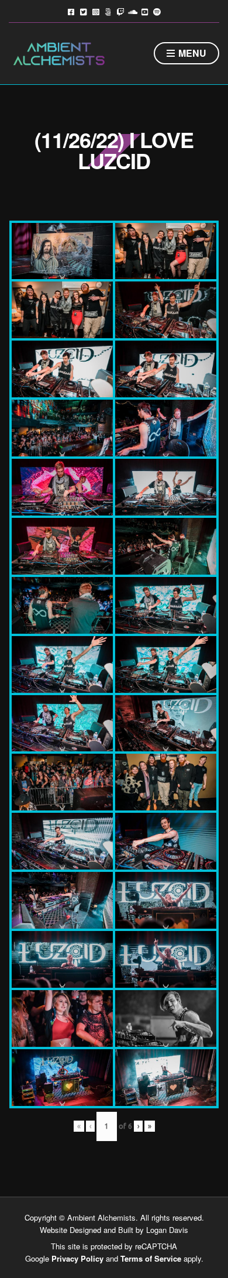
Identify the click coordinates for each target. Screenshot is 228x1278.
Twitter (83, 11)
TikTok (108, 11)
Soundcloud (132, 11)
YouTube (144, 11)
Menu (191, 53)
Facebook (71, 11)
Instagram (95, 11)
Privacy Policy (77, 1258)
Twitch (120, 11)
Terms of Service (150, 1258)
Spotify (157, 11)
